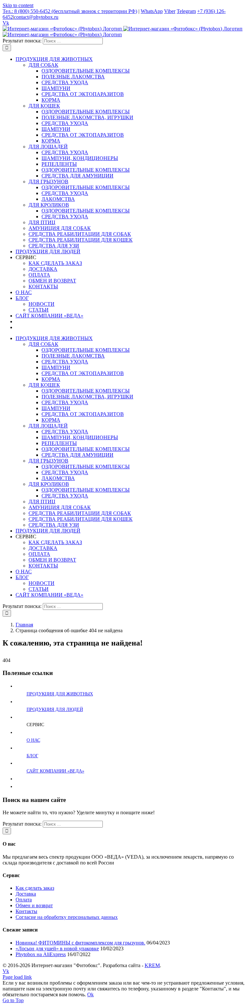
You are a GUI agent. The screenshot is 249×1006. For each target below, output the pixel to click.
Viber (169, 11)
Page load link (17, 977)
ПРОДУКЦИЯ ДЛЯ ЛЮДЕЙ (55, 709)
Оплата (24, 899)
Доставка (26, 894)
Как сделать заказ (35, 888)
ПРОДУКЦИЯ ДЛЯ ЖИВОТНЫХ (60, 694)
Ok (90, 994)
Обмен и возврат (34, 905)
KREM (152, 965)
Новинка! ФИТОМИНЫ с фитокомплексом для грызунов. (80, 942)
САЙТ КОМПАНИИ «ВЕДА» (55, 771)
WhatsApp (152, 11)
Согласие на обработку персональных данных (67, 917)
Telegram (186, 11)
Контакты (26, 911)
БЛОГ (32, 755)
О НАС (33, 740)
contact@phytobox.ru (36, 17)
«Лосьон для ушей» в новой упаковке (57, 948)
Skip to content (18, 5)
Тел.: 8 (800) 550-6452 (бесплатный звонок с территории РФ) (70, 11)
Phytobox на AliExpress (41, 954)
